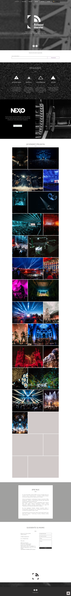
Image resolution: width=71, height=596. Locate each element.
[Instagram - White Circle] (37, 46)
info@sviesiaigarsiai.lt (25, 536)
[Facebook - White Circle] (34, 46)
